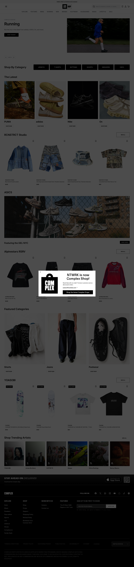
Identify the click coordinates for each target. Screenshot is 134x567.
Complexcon (8, 530)
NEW (57, 11)
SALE (110, 11)
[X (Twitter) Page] (100, 493)
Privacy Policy (106, 509)
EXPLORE (25, 11)
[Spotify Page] (129, 493)
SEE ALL (123, 134)
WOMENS (50, 11)
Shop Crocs (15, 34)
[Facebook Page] (96, 493)
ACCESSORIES (84, 11)
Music (6, 508)
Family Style (8, 533)
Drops (25, 508)
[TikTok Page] (124, 493)
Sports (6, 517)
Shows (6, 527)
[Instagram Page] (110, 493)
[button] (71, 34)
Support (25, 511)
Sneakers (7, 511)
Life (5, 520)
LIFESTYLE (102, 11)
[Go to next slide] (13, 57)
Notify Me (111, 506)
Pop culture (8, 514)
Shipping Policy (28, 514)
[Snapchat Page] (119, 493)
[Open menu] (6, 6)
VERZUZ (7, 524)
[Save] (33, 141)
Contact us (45, 508)
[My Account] (125, 6)
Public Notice (60, 544)
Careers (44, 505)
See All (124, 438)
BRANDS (64, 11)
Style (6, 505)
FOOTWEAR (73, 11)
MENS (42, 11)
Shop (24, 505)
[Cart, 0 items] (129, 6)
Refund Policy (27, 517)
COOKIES (96, 544)
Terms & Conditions (11, 544)
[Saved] (122, 6)
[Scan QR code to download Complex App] (127, 480)
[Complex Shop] (67, 6)
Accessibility (74, 544)
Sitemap (86, 544)
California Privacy (44, 544)
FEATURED (34, 11)
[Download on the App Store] (113, 479)
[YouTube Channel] (114, 493)
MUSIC (94, 11)
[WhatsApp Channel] (105, 493)
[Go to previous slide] (5, 57)
